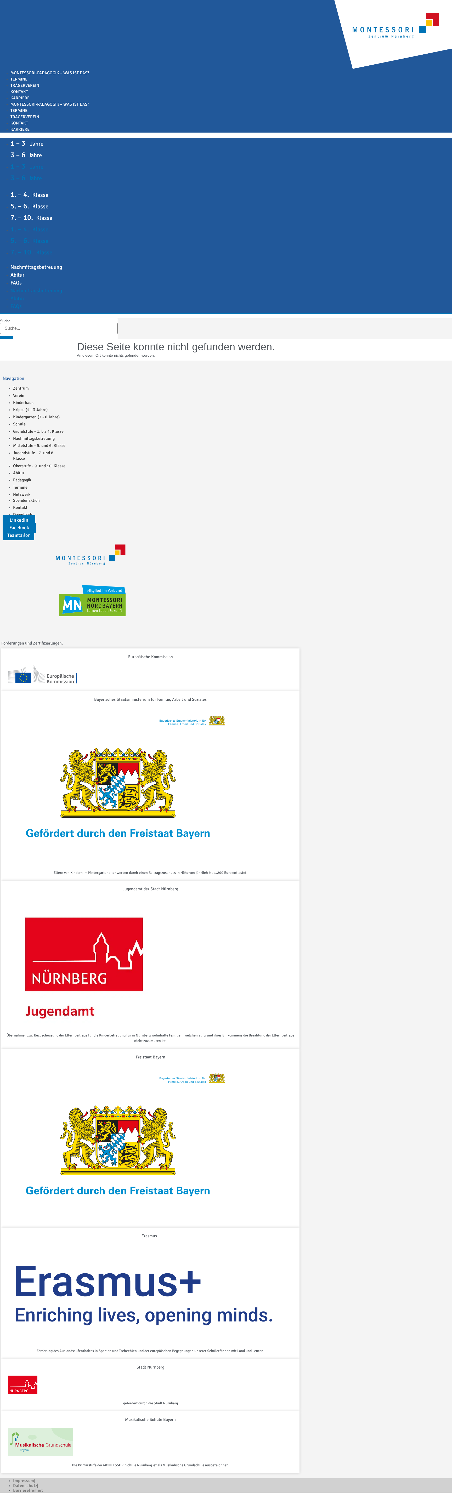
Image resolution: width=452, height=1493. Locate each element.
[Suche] (6, 337)
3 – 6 (26, 154)
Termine (18, 79)
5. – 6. (29, 206)
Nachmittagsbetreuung (36, 267)
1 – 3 (26, 143)
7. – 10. (31, 217)
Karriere (20, 98)
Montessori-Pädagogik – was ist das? (49, 73)
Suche (5, 321)
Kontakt (19, 91)
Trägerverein (24, 85)
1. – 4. (29, 194)
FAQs (16, 283)
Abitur (17, 275)
